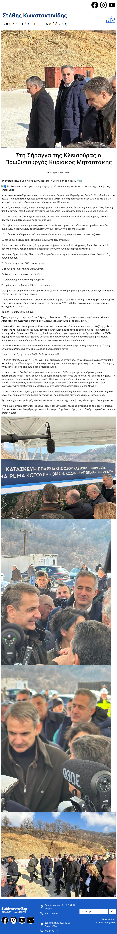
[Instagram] (103, 5)
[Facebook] (94, 5)
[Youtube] (112, 5)
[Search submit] (112, 911)
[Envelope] (30, 920)
